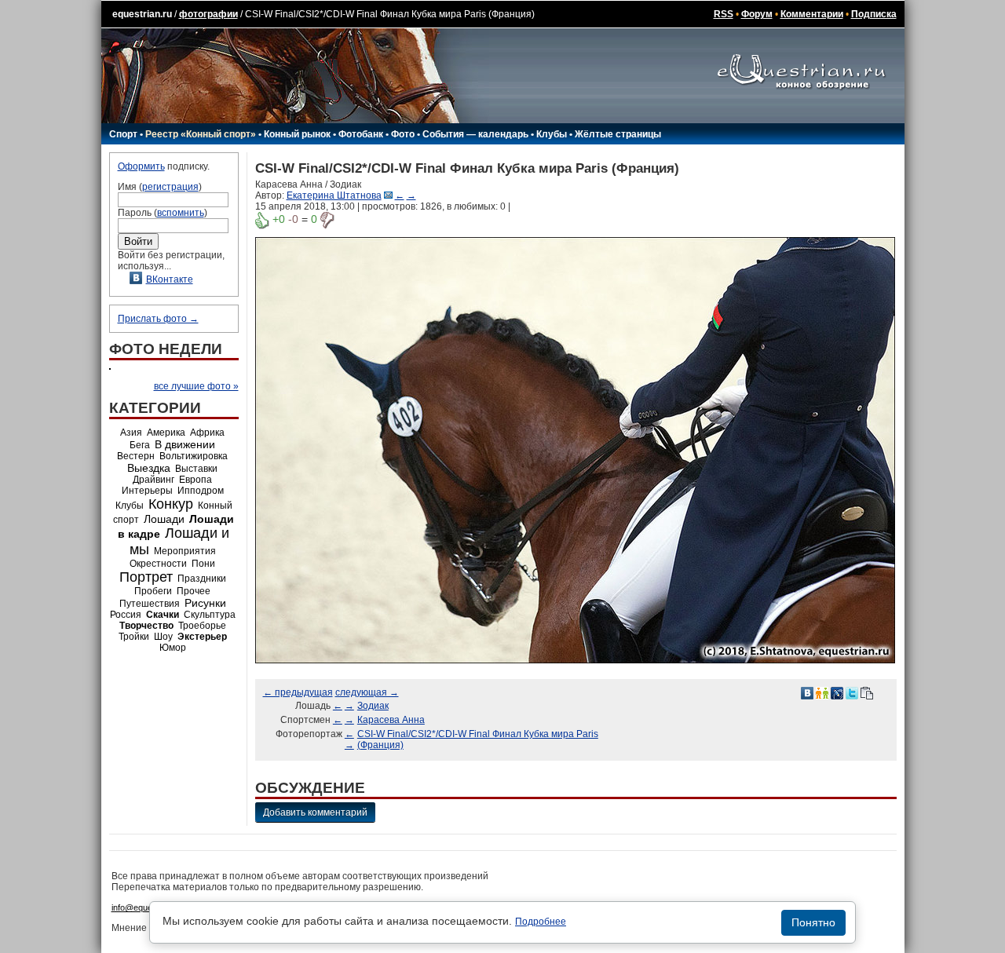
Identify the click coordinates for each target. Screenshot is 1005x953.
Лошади (164, 519)
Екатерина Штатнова (334, 195)
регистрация (170, 186)
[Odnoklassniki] (822, 692)
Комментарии (811, 14)
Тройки (134, 636)
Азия (131, 432)
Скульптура (210, 614)
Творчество (146, 625)
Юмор (172, 647)
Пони (203, 563)
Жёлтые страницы (618, 134)
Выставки (196, 468)
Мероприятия (185, 551)
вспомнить (180, 212)
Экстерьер (202, 636)
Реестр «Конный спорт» (200, 134)
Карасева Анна (391, 719)
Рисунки (205, 603)
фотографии (208, 14)
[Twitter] (852, 692)
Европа (195, 479)
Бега (140, 445)
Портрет (146, 577)
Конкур (170, 504)
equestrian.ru (142, 14)
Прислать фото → (158, 318)
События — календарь (475, 134)
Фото (403, 134)
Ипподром (200, 490)
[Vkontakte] (807, 692)
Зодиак (373, 705)
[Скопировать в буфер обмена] (867, 692)
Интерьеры (147, 490)
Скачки (162, 614)
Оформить (141, 166)
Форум (757, 14)
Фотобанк (360, 134)
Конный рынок (297, 134)
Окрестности (158, 563)
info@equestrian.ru (147, 907)
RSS (723, 14)
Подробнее (540, 921)
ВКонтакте (169, 279)
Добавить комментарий (315, 812)
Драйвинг (153, 479)
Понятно (813, 922)
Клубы (551, 134)
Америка (166, 432)
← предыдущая (298, 692)
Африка (207, 432)
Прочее (193, 591)
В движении (185, 444)
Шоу (163, 636)
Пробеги (153, 591)
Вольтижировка (193, 456)
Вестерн (136, 456)
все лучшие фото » (196, 386)
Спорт (123, 134)
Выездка (148, 468)
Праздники (201, 578)
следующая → (367, 692)
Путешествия (149, 603)
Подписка (874, 14)
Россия (125, 614)
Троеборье (202, 625)
